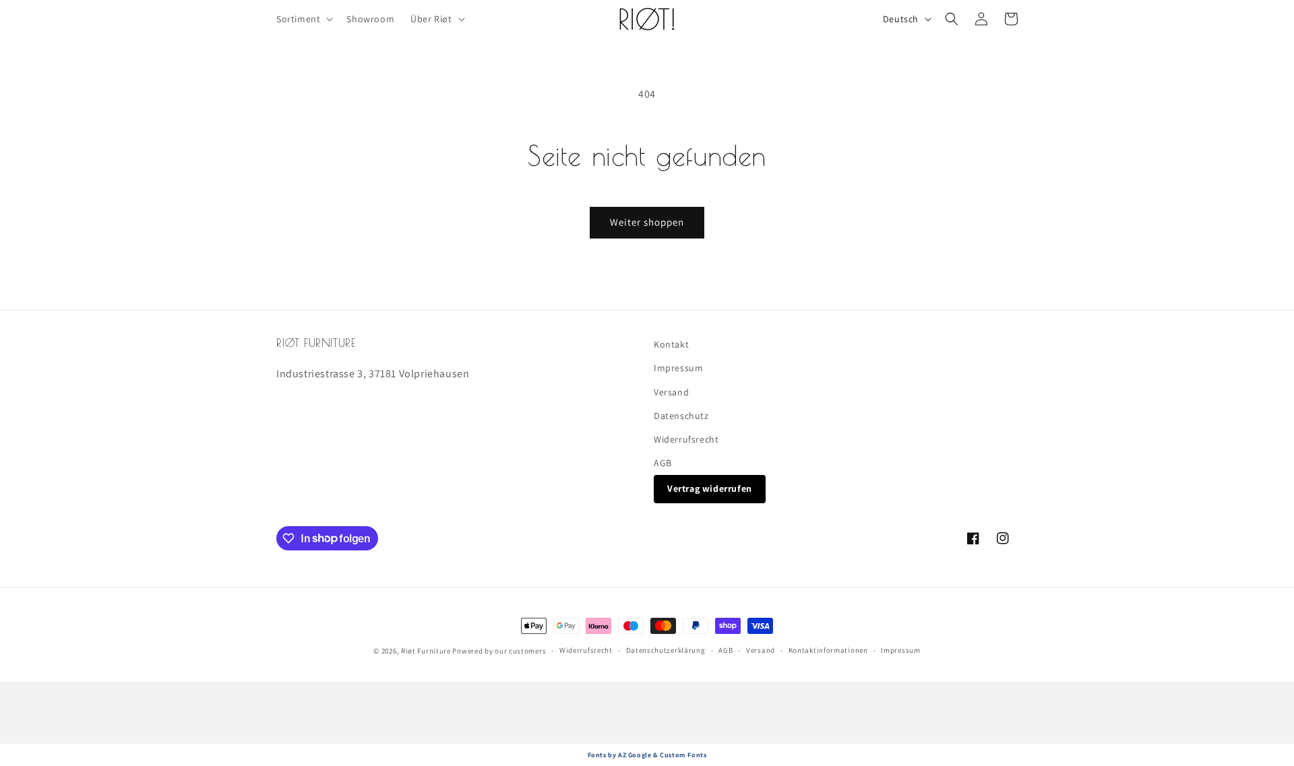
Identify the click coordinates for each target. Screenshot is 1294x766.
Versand (671, 392)
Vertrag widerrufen (709, 488)
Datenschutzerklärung (666, 650)
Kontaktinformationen (828, 650)
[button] (303, 19)
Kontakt (671, 344)
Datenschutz (681, 416)
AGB (663, 463)
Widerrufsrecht (686, 439)
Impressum (678, 368)
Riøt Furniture (427, 651)
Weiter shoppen (647, 222)
